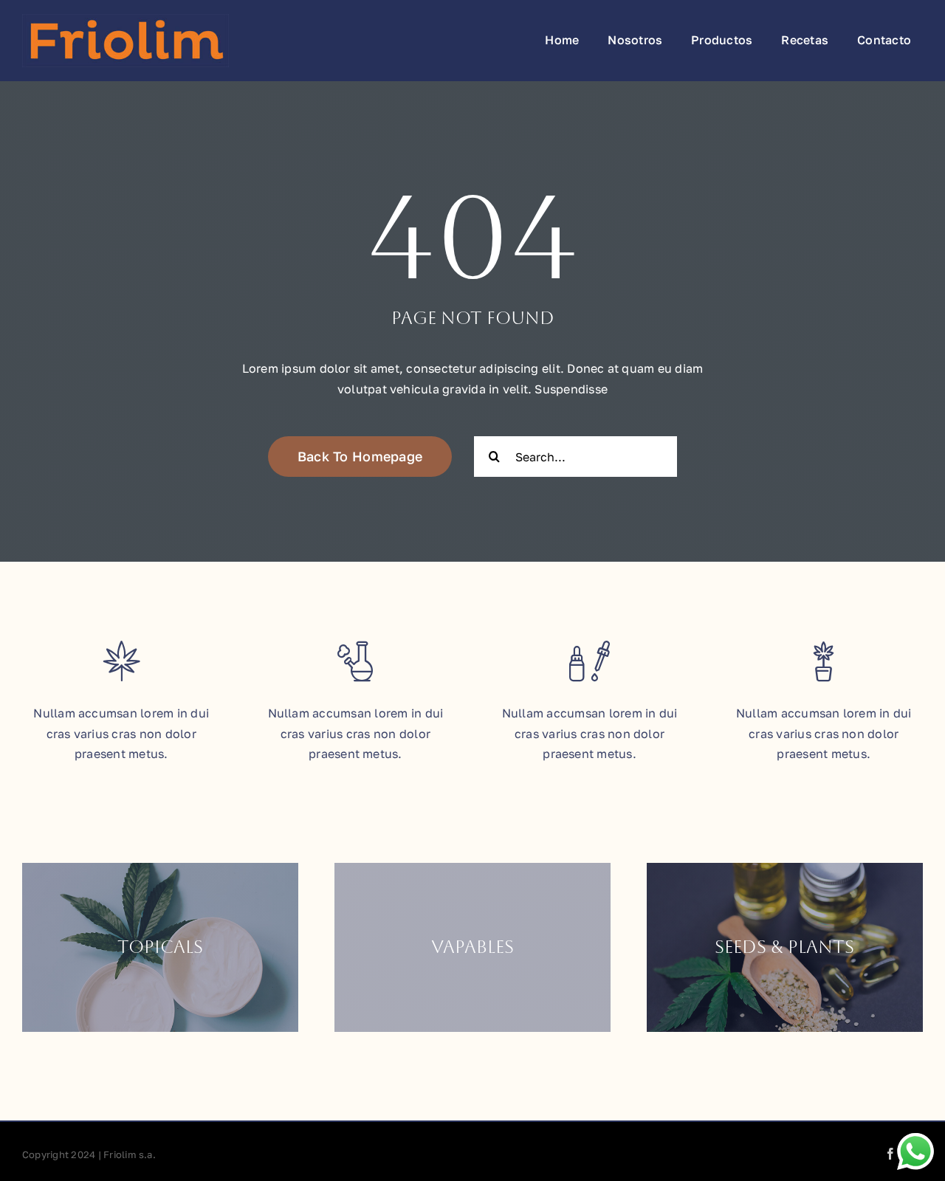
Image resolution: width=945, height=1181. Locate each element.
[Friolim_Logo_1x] (125, 20)
